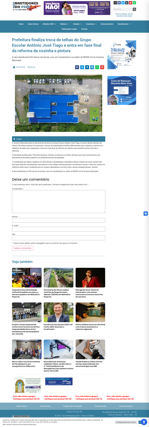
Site (13, 234)
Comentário (18, 189)
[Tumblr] (126, 2)
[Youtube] (130, 2)
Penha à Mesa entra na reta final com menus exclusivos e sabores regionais (90, 326)
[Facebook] (119, 2)
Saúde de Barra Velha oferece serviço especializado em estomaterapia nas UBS (89, 364)
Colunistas (90, 24)
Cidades (76, 24)
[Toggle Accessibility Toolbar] (144, 422)
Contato (84, 29)
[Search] (134, 9)
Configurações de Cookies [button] (126, 422)
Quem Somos (33, 24)
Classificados (123, 24)
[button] (77, 67)
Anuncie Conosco (126, 406)
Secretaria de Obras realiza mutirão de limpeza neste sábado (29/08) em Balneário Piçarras (57, 293)
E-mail (15, 225)
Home (21, 24)
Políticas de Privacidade (72, 406)
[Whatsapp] (134, 2)
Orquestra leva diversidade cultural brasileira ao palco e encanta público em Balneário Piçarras (26, 293)
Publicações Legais (69, 29)
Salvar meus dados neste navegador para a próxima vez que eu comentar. (46, 243)
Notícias (63, 24)
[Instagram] (115, 2)
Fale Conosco (45, 406)
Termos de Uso (100, 406)
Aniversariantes (107, 24)
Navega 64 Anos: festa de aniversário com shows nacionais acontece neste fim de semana (89, 293)
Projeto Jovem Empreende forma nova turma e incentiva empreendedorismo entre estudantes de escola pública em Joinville (26, 329)
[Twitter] (123, 2)
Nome (15, 217)
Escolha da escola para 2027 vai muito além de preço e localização (58, 326)
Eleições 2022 (48, 24)
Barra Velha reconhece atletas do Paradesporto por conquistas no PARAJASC (26, 364)
